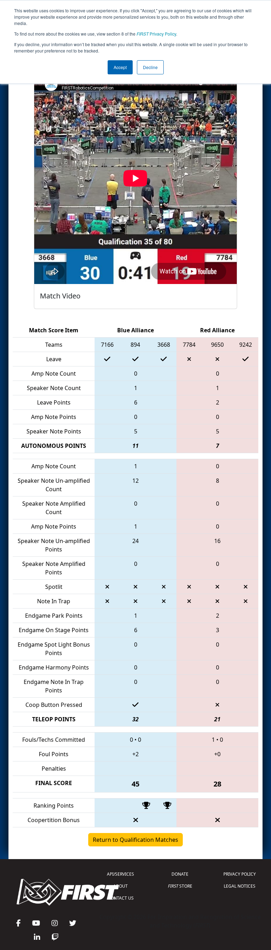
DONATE (179, 874)
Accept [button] (120, 67)
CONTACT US (121, 898)
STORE (180, 886)
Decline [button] (150, 67)
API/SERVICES (120, 874)
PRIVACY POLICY (239, 874)
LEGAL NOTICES (239, 886)
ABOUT (120, 886)
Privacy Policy (156, 34)
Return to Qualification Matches (135, 840)
